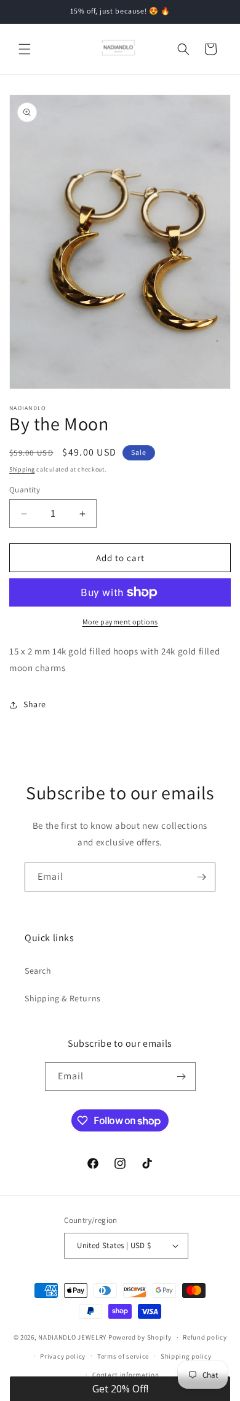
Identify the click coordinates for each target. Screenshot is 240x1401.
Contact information (125, 1374)
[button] (24, 49)
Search (38, 970)
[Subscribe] (201, 877)
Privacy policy (63, 1356)
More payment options (120, 621)
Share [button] (34, 704)
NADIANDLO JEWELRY (72, 1337)
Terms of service (123, 1356)
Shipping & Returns (63, 998)
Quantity (24, 489)
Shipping (22, 469)
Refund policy (204, 1337)
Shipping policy (186, 1356)
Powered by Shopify (140, 1337)
